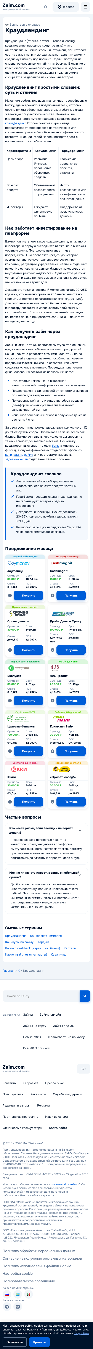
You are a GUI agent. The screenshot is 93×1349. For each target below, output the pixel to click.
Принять (39, 1342)
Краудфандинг (15, 936)
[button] (10, 595)
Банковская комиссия (46, 936)
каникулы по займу (19, 455)
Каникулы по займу (19, 942)
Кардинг (43, 942)
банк (55, 446)
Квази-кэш (58, 954)
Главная (8, 971)
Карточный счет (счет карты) (26, 954)
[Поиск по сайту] (45, 7)
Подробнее (81, 1333)
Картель (70, 948)
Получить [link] (28, 595)
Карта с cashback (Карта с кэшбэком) (32, 948)
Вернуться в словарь (25, 24)
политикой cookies (64, 1184)
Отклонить (14, 1342)
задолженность (16, 459)
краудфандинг (15, 123)
